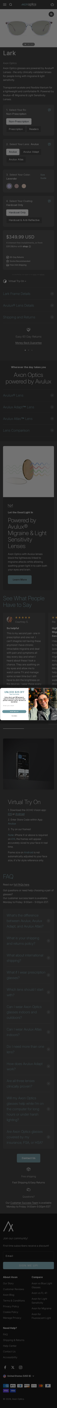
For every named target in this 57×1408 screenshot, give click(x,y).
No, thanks (14, 715)
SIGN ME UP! (14, 711)
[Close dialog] (55, 690)
